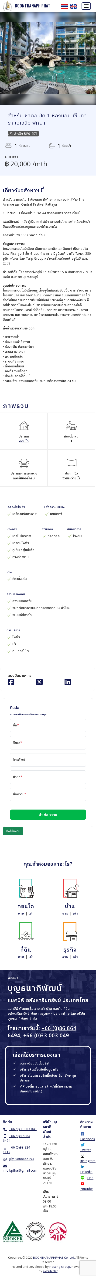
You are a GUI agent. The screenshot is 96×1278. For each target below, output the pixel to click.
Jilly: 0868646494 (21, 1158)
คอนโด (24, 441)
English (73, 6)
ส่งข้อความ (48, 814)
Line (90, 1178)
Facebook (87, 1139)
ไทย (64, 6)
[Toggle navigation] (86, 6)
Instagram (88, 1161)
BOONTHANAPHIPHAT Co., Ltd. (54, 1257)
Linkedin (86, 1172)
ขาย (21, 913)
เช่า (31, 913)
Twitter (85, 1150)
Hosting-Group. (60, 1266)
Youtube (86, 1188)
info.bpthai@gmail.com (20, 1170)
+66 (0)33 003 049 (46, 1035)
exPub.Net (50, 1271)
